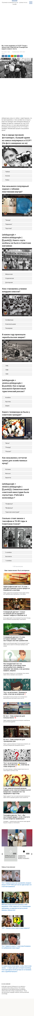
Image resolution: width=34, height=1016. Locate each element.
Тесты (3, 53)
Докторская (9, 282)
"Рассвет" (8, 451)
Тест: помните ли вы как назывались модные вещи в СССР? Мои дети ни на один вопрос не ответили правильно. (17, 884)
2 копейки (8, 552)
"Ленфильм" (9, 504)
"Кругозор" (8, 228)
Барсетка (8, 477)
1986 (6, 366)
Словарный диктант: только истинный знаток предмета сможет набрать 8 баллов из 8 (15, 613)
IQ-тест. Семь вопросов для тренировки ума (14, 740)
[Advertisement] (17, 23)
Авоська (7, 473)
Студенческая (9, 278)
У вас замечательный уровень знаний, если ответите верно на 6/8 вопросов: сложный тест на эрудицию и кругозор (17, 790)
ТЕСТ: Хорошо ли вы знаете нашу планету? (16, 928)
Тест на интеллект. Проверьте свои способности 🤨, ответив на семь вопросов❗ (16, 764)
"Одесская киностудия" (12, 512)
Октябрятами (9, 320)
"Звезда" (8, 220)
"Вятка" (7, 443)
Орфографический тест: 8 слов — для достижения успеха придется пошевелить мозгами (16, 588)
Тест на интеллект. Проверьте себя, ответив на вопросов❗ (15, 693)
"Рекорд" (8, 447)
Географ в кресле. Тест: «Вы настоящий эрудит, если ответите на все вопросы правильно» (16, 817)
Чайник (7, 171)
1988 (6, 370)
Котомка (8, 469)
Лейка (7, 180)
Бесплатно (8, 556)
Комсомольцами (10, 324)
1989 (6, 374)
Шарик (7, 406)
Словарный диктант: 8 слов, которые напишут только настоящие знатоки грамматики (15, 638)
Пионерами (8, 328)
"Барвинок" (8, 224)
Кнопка (7, 176)
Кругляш (8, 401)
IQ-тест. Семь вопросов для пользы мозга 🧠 (14, 717)
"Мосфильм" (9, 508)
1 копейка (8, 560)
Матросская (9, 274)
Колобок (8, 397)
